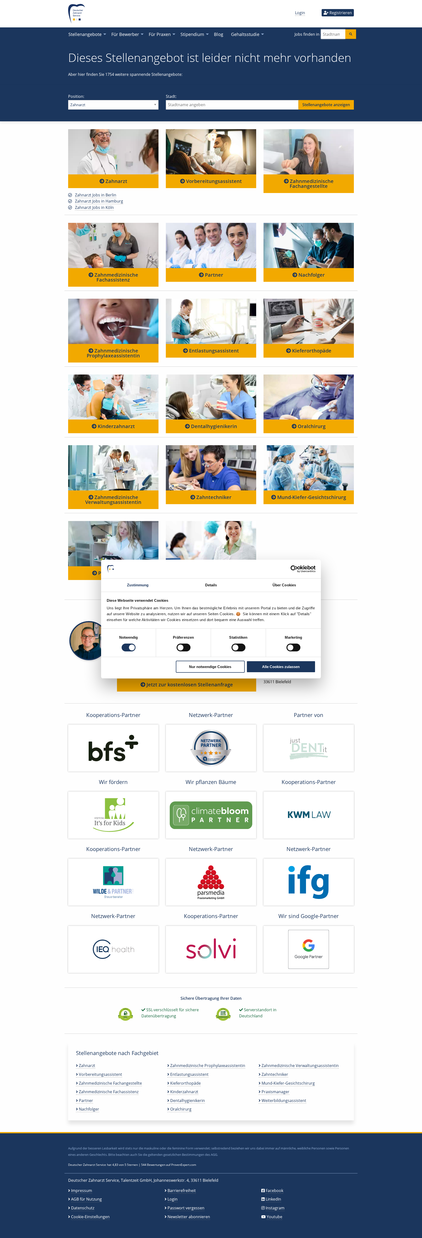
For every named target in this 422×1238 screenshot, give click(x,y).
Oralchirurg (311, 426)
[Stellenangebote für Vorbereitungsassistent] (211, 152)
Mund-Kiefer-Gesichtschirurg (311, 497)
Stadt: (171, 96)
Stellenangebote (85, 34)
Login (300, 12)
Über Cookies (284, 585)
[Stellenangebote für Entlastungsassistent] (211, 321)
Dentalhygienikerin (213, 426)
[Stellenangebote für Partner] (211, 245)
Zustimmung (138, 585)
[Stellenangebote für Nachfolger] (309, 245)
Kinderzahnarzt (115, 426)
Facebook (274, 1190)
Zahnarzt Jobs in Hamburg (99, 201)
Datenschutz (82, 1208)
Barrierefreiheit (182, 1190)
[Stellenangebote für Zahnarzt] (113, 152)
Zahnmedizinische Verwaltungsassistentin (113, 499)
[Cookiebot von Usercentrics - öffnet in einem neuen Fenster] (294, 569)
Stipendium (192, 34)
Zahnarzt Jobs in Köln (94, 207)
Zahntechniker (213, 497)
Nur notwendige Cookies (210, 667)
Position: (76, 96)
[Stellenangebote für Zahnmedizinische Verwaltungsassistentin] (113, 468)
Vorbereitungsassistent (213, 181)
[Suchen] (350, 34)
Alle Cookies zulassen (281, 667)
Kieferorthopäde (311, 350)
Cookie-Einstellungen (90, 1216)
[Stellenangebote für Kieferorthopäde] (309, 321)
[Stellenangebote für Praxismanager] (113, 543)
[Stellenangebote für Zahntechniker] (211, 468)
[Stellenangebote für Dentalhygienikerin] (211, 397)
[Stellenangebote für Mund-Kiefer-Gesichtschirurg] (309, 468)
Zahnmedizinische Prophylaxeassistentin (113, 353)
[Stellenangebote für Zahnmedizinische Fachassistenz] (113, 245)
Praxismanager (275, 1091)
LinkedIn (273, 1199)
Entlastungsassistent (213, 350)
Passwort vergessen (186, 1208)
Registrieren (340, 12)
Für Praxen (160, 34)
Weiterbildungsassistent (283, 1100)
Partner (213, 275)
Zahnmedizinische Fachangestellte (311, 183)
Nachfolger (311, 275)
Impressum (81, 1190)
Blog (218, 34)
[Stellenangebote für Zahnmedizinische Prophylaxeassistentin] (113, 321)
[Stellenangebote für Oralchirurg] (309, 397)
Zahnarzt (115, 181)
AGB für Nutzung (86, 1199)
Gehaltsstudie (245, 34)
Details (211, 585)
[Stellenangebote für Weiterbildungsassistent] (211, 543)
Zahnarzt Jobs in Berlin (95, 195)
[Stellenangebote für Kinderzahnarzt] (113, 397)
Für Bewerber (125, 34)
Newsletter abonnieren (189, 1216)
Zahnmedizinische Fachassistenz (115, 277)
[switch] (183, 647)
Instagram (275, 1208)
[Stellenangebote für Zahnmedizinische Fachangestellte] (309, 152)
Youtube (274, 1216)
